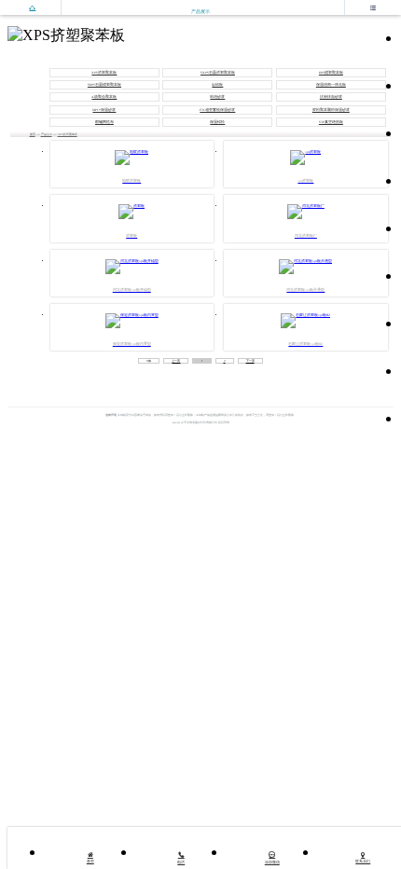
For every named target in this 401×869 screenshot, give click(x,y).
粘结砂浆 (217, 97)
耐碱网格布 (104, 122)
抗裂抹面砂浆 (331, 97)
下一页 (250, 361)
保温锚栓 (217, 122)
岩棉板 (217, 85)
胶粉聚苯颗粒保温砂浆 (331, 110)
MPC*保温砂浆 (104, 110)
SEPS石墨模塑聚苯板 (104, 85)
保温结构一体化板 (331, 85)
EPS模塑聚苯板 (331, 73)
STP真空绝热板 (331, 122)
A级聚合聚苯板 (104, 97)
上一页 (176, 361)
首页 (32, 134)
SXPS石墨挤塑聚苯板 (217, 73)
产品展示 (46, 134)
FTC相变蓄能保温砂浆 (217, 110)
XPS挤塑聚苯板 (104, 73)
